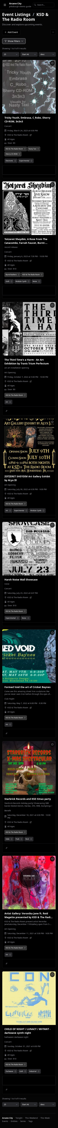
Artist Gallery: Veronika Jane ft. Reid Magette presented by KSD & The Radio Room (28, 917)
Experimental (24, 161)
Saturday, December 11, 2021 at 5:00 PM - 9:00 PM (30, 933)
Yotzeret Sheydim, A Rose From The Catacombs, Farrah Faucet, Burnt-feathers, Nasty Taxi (25, 242)
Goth (7, 281)
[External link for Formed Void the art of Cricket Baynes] (6, 733)
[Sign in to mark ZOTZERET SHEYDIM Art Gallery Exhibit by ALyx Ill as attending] (52, 421)
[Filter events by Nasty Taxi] (38, 148)
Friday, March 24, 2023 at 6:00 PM (22, 130)
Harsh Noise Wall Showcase (21, 579)
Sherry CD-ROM (12, 154)
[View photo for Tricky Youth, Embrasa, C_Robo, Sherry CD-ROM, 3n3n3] (29, 87)
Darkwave (9, 1071)
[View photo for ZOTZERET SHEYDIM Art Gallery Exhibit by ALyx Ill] (29, 445)
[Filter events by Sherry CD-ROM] (19, 154)
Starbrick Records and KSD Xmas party (27, 798)
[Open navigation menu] (5, 5)
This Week (45, 1118)
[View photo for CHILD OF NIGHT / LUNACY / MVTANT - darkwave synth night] (29, 998)
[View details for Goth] (11, 281)
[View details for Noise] (39, 281)
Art (7, 402)
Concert (7, 126)
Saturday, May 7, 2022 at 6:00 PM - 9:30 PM (26, 703)
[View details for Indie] (11, 839)
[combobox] (43, 5)
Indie (7, 839)
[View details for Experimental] (31, 160)
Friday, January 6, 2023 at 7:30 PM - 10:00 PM (27, 256)
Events (5, 1121)
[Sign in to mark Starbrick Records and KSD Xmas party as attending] (52, 744)
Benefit (7, 810)
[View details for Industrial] (38, 1071)
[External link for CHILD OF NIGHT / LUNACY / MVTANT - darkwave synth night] (6, 1089)
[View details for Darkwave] (15, 1071)
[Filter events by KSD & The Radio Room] (24, 148)
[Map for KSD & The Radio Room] (30, 135)
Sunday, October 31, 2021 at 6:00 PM (23, 1046)
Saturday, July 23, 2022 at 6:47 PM (22, 593)
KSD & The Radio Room (25, 17)
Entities (14, 1121)
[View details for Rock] (31, 839)
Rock (27, 839)
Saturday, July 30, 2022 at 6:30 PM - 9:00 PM (27, 489)
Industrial (32, 1071)
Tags (30, 1121)
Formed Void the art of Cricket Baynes (27, 687)
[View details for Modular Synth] (28, 281)
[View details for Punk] (21, 839)
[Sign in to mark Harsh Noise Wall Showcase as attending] (52, 525)
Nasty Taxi (32, 149)
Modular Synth (21, 281)
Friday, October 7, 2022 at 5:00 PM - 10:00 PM (27, 377)
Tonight (19, 1118)
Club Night (9, 698)
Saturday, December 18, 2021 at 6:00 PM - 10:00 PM (28, 816)
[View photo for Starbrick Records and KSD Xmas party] (29, 768)
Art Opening (10, 372)
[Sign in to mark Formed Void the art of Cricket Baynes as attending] (52, 632)
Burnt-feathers (11, 275)
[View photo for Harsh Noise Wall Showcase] (29, 548)
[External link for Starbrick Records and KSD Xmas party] (6, 848)
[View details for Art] (10, 402)
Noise (35, 281)
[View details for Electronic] (15, 160)
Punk (17, 839)
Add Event (13, 32)
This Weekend (31, 1118)
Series (23, 1121)
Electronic (9, 161)
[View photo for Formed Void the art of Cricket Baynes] (29, 656)
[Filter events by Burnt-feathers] (18, 274)
